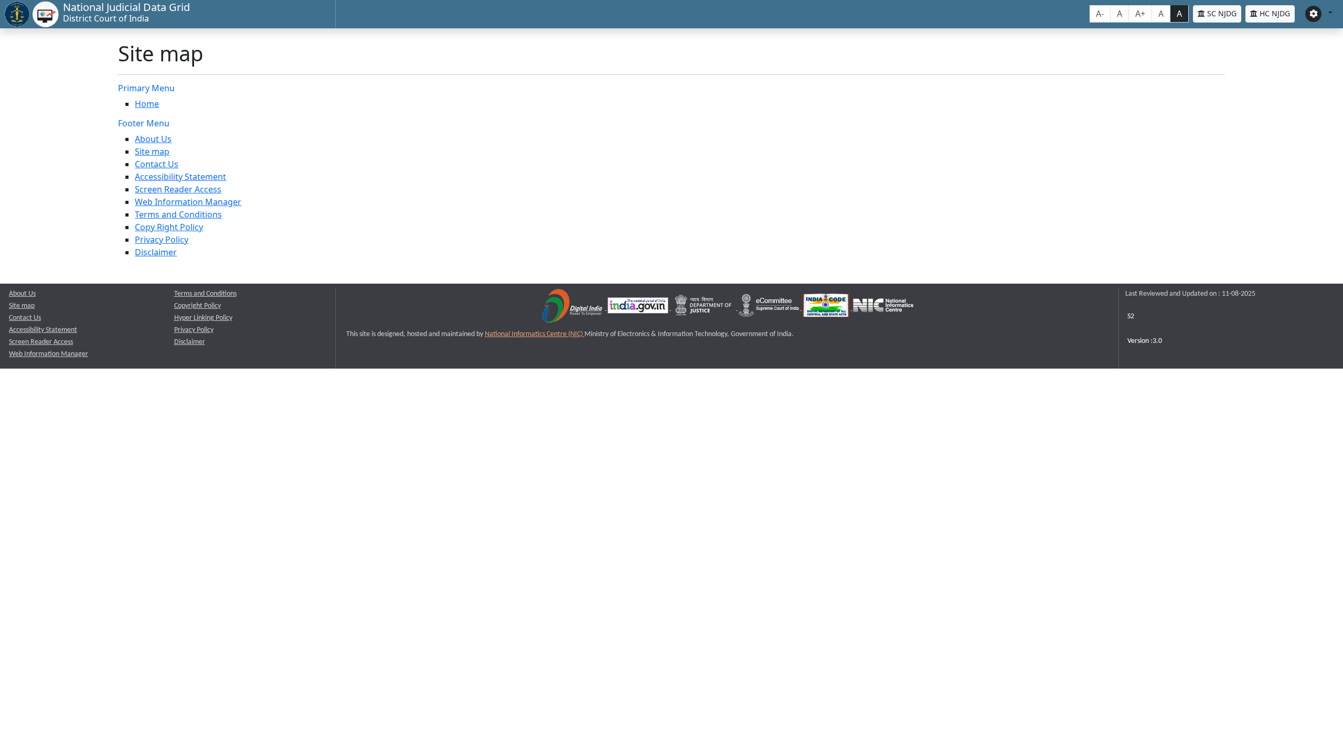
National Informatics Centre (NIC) (534, 334)
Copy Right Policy (169, 227)
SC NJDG (1221, 13)
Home (147, 104)
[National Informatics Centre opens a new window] (883, 308)
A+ (1140, 13)
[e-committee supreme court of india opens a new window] (770, 308)
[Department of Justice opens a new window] (704, 308)
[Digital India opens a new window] (573, 308)
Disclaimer (156, 252)
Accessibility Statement (180, 176)
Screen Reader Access (178, 189)
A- (1100, 13)
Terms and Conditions (178, 214)
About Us (153, 139)
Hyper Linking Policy (203, 318)
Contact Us (156, 164)
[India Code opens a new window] (827, 308)
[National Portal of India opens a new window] (638, 308)
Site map (152, 151)
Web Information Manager (188, 202)
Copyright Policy (197, 306)
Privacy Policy (161, 239)
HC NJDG (1273, 13)
